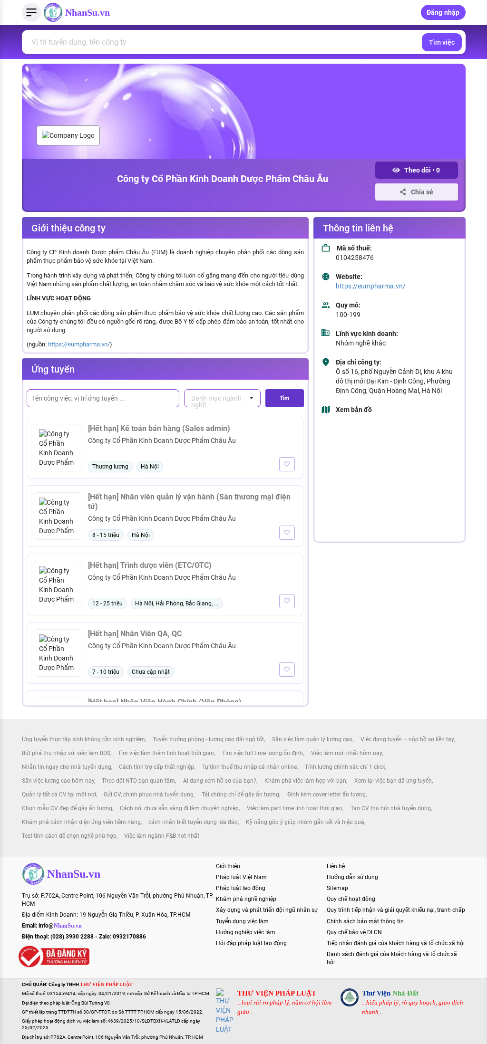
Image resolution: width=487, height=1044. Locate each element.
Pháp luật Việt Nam (241, 877)
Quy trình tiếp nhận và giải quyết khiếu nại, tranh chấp (396, 910)
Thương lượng (110, 466)
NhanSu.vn (87, 12)
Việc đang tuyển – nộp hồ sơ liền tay (407, 739)
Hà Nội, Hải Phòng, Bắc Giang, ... (176, 603)
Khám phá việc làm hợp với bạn (305, 780)
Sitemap (337, 888)
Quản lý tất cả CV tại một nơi (59, 794)
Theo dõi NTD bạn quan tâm (138, 780)
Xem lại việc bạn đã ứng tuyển (393, 780)
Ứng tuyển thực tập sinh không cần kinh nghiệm (83, 739)
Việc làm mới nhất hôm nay (346, 753)
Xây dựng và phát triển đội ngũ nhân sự (267, 910)
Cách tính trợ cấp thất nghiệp (156, 767)
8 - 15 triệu (105, 535)
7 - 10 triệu (105, 672)
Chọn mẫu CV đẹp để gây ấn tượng (67, 808)
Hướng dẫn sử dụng (352, 877)
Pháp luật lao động (240, 888)
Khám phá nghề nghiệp (246, 899)
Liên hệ (336, 866)
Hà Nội (150, 466)
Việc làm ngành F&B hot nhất (161, 836)
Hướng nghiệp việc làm (245, 932)
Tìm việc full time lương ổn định (262, 753)
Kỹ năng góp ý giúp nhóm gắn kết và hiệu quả (305, 822)
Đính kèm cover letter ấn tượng (326, 794)
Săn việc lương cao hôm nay (58, 780)
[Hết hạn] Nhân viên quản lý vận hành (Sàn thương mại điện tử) (189, 501)
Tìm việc (442, 42)
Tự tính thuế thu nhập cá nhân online (249, 767)
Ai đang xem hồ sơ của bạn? (219, 780)
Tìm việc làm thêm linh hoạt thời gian (166, 753)
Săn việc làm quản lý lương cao (312, 739)
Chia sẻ (421, 192)
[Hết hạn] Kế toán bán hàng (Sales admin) (159, 428)
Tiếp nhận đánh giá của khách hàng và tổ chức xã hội (396, 943)
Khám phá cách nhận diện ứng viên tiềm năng (81, 822)
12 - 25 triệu (107, 603)
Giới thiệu (228, 866)
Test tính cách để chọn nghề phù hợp (69, 836)
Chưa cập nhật (151, 672)
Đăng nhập (443, 12)
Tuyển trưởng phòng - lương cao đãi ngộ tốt (208, 739)
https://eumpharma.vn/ (79, 344)
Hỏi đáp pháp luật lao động (251, 943)
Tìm (284, 398)
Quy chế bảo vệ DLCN (354, 932)
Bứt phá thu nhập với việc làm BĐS (66, 753)
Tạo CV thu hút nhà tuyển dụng (391, 808)
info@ (60, 925)
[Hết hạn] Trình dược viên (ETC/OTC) (150, 565)
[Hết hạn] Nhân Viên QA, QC (135, 633)
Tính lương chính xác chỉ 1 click (345, 767)
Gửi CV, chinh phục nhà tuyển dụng (149, 794)
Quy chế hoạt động (351, 899)
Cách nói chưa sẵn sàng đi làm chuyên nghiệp (179, 808)
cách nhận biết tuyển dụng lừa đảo (193, 822)
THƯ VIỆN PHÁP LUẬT (276, 993)
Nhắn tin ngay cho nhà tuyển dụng (66, 767)
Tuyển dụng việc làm (242, 921)
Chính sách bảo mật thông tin (365, 921)
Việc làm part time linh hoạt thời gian (294, 808)
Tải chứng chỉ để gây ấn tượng (240, 794)
